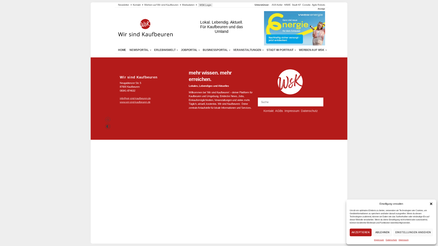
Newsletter (123, 4)
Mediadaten (188, 4)
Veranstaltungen (247, 50)
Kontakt (137, 4)
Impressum (379, 240)
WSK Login (205, 5)
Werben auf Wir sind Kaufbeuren (161, 4)
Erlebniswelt (165, 50)
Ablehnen (382, 232)
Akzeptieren (361, 232)
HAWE (287, 4)
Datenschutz (391, 240)
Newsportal (139, 50)
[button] (431, 204)
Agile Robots (318, 4)
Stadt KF (296, 4)
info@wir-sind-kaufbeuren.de (135, 98)
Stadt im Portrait (280, 50)
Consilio (306, 4)
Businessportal (215, 50)
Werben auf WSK (311, 50)
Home (122, 50)
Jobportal (189, 50)
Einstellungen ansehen (413, 232)
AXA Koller (277, 4)
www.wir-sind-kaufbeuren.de (135, 102)
